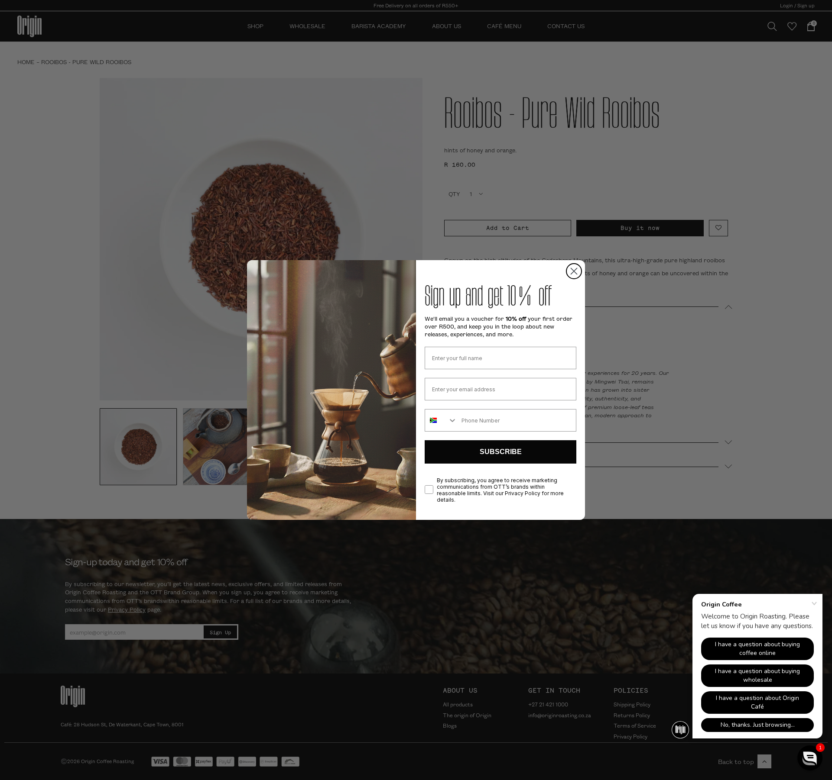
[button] (809, 757)
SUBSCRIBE (501, 451)
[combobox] (441, 420)
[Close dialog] (574, 271)
